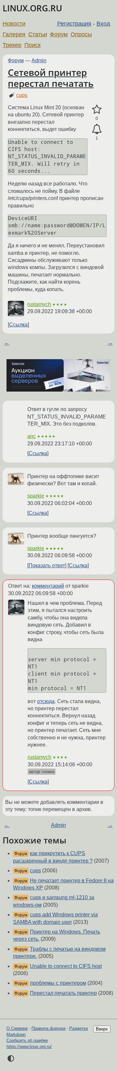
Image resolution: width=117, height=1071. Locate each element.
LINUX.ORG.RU (32, 8)
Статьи (37, 34)
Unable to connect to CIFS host (66, 966)
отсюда (46, 701)
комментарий (48, 586)
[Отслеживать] (96, 129)
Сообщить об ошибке (27, 1040)
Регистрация (74, 23)
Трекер (12, 45)
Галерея (14, 34)
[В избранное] (96, 109)
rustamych (39, 304)
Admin (39, 60)
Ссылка (18, 324)
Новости (14, 23)
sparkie (35, 496)
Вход (103, 23)
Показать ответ (47, 565)
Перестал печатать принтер (63, 993)
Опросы (81, 34)
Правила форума (48, 1028)
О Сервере (17, 1028)
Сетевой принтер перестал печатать (51, 77)
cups (21, 95)
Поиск (32, 45)
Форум (59, 34)
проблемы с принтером (58, 983)
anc (31, 436)
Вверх (102, 1029)
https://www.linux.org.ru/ (29, 1046)
